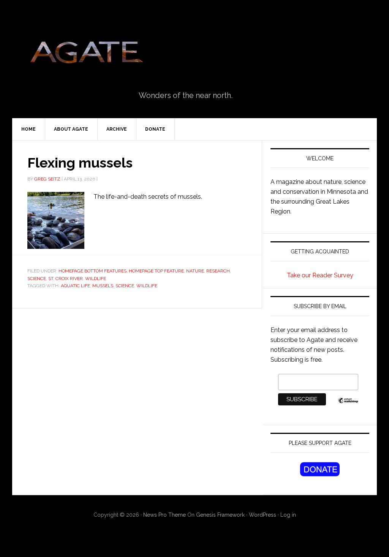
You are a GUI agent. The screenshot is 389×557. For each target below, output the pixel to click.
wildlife (95, 278)
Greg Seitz (47, 179)
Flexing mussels (80, 163)
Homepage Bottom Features (93, 271)
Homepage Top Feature (156, 271)
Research (218, 271)
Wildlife (146, 285)
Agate (86, 55)
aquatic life (75, 285)
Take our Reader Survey (320, 275)
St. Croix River (65, 278)
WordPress (262, 515)
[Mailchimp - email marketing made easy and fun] (348, 404)
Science (36, 278)
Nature (195, 271)
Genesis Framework (220, 515)
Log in (288, 515)
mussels (102, 285)
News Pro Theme (164, 515)
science (124, 285)
